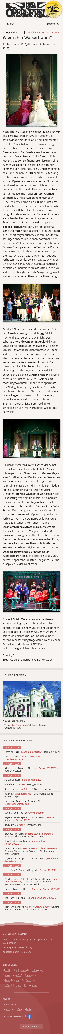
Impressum (9, 1009)
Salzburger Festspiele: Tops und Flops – (24, 802)
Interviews (37, 970)
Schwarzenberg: (23, 779)
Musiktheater (33, 32)
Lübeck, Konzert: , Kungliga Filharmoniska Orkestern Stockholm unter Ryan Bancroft (31, 851)
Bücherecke (30, 975)
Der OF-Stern (28, 980)
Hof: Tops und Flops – (30, 898)
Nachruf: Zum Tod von (24, 812)
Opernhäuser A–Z (12, 975)
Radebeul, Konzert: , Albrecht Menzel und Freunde (28, 835)
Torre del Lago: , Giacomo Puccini (32, 752)
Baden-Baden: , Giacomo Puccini (27, 789)
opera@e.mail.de (22, 951)
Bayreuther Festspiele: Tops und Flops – (29, 819)
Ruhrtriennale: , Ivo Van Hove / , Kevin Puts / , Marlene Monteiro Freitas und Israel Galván (31, 882)
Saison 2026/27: (23, 758)
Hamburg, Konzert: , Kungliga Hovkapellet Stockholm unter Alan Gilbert (31, 908)
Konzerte (24, 970)
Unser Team (9, 1003)
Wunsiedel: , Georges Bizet (23, 784)
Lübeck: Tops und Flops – (32, 889)
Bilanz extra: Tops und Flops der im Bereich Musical (31, 769)
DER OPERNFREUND (15, 934)
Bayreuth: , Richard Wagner (23, 825)
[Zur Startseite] (31, 10)
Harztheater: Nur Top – (25, 842)
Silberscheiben (11, 980)
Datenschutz (24, 1009)
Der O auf (14, 1016)
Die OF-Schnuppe (12, 985)
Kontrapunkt (31, 985)
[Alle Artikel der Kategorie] (32, 699)
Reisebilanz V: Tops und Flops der (30, 870)
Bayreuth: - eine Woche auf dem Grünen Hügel (29, 795)
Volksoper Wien (51, 32)
